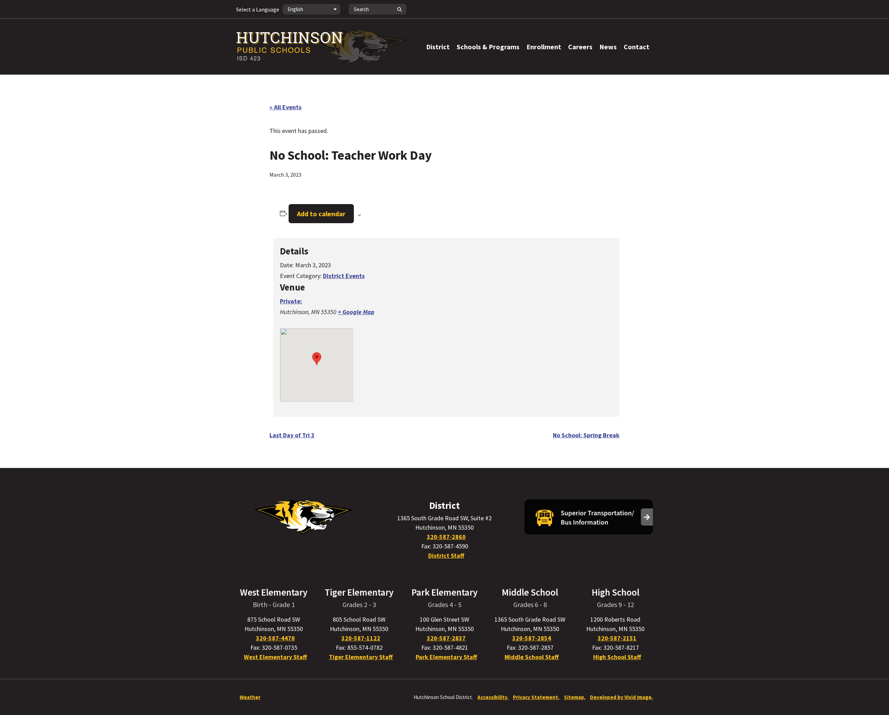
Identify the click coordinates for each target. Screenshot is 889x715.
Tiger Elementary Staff (361, 657)
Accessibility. (492, 697)
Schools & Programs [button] (488, 46)
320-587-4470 (275, 638)
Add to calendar (321, 213)
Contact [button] (636, 46)
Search (399, 9)
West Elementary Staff (275, 657)
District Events (344, 276)
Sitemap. (574, 697)
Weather (250, 697)
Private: (291, 301)
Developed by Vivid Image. (621, 697)
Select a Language (257, 9)
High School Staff (617, 657)
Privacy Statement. (536, 697)
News (608, 46)
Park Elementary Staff (446, 657)
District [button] (438, 46)
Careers (580, 46)
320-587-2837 (446, 638)
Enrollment (543, 46)
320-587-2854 (531, 638)
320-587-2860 (446, 537)
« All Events (285, 107)
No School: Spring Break (586, 435)
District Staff (446, 556)
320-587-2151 (617, 638)
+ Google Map (356, 312)
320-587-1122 (360, 638)
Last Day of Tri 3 (292, 435)
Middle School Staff (532, 657)
